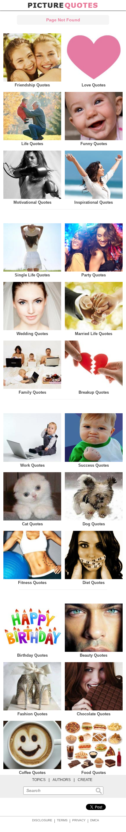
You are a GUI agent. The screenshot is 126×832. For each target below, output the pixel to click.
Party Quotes (93, 275)
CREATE (85, 780)
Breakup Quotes (94, 392)
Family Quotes (32, 392)
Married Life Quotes (93, 333)
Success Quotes (93, 465)
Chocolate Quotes (93, 714)
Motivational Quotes (32, 202)
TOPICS (39, 780)
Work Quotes (32, 465)
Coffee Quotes (32, 772)
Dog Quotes (94, 524)
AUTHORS (62, 780)
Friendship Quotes (32, 85)
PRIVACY (79, 820)
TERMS (62, 820)
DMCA (94, 820)
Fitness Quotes (32, 582)
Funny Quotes (93, 143)
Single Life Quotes (32, 275)
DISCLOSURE (42, 820)
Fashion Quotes (32, 714)
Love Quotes (94, 85)
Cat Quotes (32, 524)
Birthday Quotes (32, 655)
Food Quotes (93, 772)
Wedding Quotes (32, 333)
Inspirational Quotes (93, 202)
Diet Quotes (94, 582)
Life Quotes (32, 143)
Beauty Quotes (93, 655)
